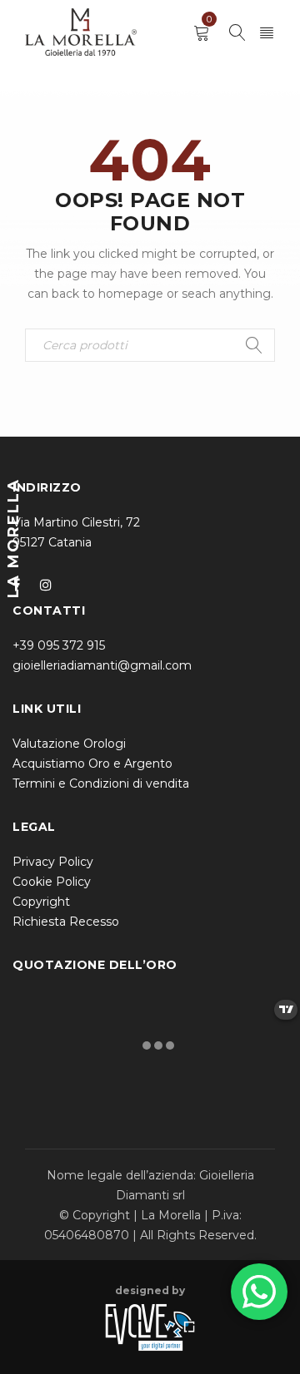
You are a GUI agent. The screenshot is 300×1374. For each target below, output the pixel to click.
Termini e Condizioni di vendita (100, 783)
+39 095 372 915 (58, 645)
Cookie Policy (51, 881)
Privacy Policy (52, 861)
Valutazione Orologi (69, 743)
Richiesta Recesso (65, 921)
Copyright (41, 901)
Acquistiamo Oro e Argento (92, 763)
